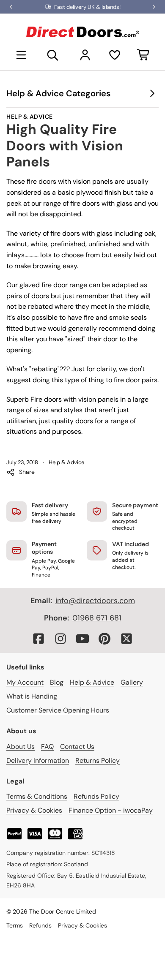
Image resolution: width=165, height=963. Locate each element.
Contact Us (77, 746)
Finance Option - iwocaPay (111, 810)
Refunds (40, 925)
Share (27, 472)
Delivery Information (37, 760)
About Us (20, 746)
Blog (56, 682)
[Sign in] (85, 55)
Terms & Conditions (36, 796)
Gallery (132, 682)
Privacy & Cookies (34, 810)
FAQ (47, 746)
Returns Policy (97, 760)
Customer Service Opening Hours (57, 710)
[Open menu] (21, 55)
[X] (126, 638)
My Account (25, 682)
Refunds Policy (96, 796)
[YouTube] (82, 638)
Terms (14, 925)
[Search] (53, 55)
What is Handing (31, 696)
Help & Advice (29, 116)
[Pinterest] (104, 638)
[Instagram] (60, 638)
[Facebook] (38, 638)
